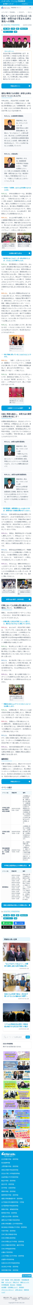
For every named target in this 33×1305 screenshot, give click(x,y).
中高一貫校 (6, 28)
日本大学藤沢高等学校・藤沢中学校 (12, 1245)
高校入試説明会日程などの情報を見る (15, 905)
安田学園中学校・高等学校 (9, 1270)
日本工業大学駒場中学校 (9, 1234)
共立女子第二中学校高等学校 (12, 25)
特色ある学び (24, 28)
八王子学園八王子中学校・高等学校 (12, 1256)
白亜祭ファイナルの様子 (15, 408)
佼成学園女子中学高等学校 (9, 1177)
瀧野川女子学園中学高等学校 (10, 1220)
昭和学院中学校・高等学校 (9, 1195)
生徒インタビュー (8, 31)
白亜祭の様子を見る (15, 253)
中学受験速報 (5, 1285)
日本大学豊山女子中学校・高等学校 (12, 1242)
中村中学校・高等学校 (8, 1231)
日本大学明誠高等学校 (8, 1249)
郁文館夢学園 (5, 1163)
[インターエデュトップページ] (16, 1154)
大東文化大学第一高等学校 (9, 1216)
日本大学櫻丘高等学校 (8, 1238)
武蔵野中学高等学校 (7, 1259)
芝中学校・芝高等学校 (8, 1188)
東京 (18, 28)
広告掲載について (13, 1287)
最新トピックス (24, 1282)
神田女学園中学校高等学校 (9, 1170)
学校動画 (19, 1285)
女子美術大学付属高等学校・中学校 (12, 1202)
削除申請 (26, 1290)
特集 (2, 1282)
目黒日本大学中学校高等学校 (10, 1263)
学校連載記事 (25, 1280)
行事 (15, 31)
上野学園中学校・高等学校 (9, 1166)
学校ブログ (16, 1282)
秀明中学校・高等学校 (8, 1191)
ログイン (25, 4)
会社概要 (3, 1287)
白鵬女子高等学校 (7, 1252)
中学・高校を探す (15, 1280)
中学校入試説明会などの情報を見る (15, 865)
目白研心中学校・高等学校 (9, 1267)
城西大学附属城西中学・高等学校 (12, 1199)
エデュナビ (8, 1282)
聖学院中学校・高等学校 (9, 1213)
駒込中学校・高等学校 (8, 1181)
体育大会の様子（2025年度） (15, 599)
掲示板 (7, 1280)
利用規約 (21, 1287)
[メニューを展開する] (30, 7)
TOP (2, 1280)
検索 (27, 1037)
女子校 (12, 28)
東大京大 (12, 1285)
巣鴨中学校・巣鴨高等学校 (9, 1209)
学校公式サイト (15, 86)
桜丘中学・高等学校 (7, 1184)
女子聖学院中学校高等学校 (9, 1206)
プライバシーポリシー (7, 1290)
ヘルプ (3, 1292)
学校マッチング (9, 4)
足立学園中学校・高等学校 (9, 1159)
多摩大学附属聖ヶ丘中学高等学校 (12, 1224)
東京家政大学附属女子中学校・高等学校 (14, 1227)
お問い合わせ (19, 1290)
